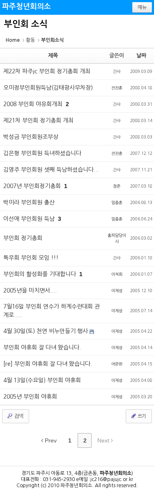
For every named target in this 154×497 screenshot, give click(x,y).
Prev (50, 440)
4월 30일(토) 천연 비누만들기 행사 (46, 331)
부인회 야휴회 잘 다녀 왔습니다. (42, 347)
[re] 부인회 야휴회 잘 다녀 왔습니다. (47, 364)
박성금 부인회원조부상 (30, 137)
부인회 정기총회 (22, 238)
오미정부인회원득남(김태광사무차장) (48, 88)
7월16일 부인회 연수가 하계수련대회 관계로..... (51, 311)
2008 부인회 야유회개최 (33, 104)
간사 (116, 71)
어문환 (116, 364)
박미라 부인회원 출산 (29, 202)
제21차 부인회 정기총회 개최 (38, 120)
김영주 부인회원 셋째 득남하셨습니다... (51, 169)
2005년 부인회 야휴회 (30, 396)
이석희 (116, 274)
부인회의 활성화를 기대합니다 (40, 274)
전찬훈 (116, 88)
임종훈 (116, 202)
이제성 (116, 290)
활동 (30, 40)
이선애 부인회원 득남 (29, 219)
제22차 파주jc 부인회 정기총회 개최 (46, 71)
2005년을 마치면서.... (30, 290)
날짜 (141, 55)
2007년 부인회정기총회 (32, 186)
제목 (53, 55)
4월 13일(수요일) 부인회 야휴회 (42, 380)
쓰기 (141, 416)
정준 (116, 186)
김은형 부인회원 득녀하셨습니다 (42, 153)
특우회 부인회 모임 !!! (30, 258)
